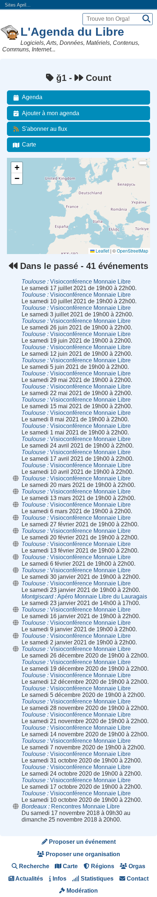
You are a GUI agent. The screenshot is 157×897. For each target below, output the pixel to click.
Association (22, 194)
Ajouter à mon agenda (50, 113)
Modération (81, 891)
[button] (16, 167)
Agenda (32, 97)
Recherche (33, 866)
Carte (29, 144)
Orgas (136, 866)
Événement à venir (30, 174)
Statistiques (96, 878)
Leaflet (102, 250)
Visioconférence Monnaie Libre (76, 281)
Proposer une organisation (82, 854)
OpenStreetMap (132, 250)
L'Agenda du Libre (72, 31)
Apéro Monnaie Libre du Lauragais (84, 596)
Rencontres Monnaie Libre (71, 806)
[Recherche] (146, 19)
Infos (58, 878)
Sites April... (18, 5)
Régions (101, 866)
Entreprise (21, 213)
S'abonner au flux (44, 129)
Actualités (28, 878)
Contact (137, 878)
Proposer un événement (81, 842)
